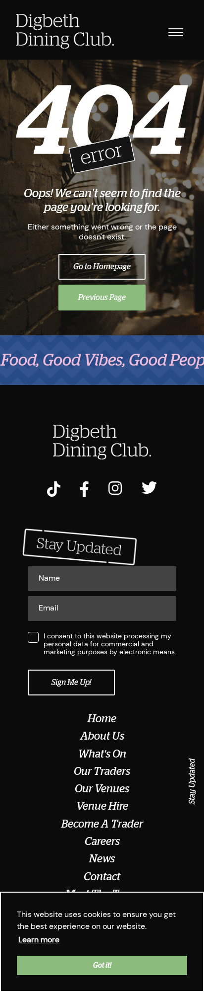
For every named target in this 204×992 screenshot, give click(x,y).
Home (102, 718)
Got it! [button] (102, 965)
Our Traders (102, 771)
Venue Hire (102, 806)
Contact (102, 876)
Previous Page (102, 298)
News (102, 858)
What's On (102, 754)
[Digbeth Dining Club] (65, 32)
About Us (102, 736)
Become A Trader (102, 824)
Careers (102, 841)
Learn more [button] (38, 939)
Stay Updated (192, 781)
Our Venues (102, 788)
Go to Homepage (102, 267)
